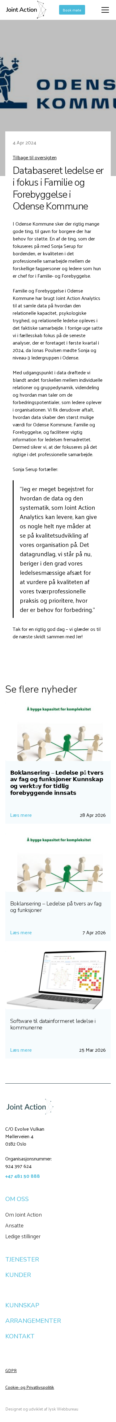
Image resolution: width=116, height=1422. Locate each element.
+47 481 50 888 (22, 1175)
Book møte (72, 10)
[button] (104, 9)
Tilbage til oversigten (35, 157)
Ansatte (14, 1225)
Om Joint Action (23, 1214)
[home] (26, 10)
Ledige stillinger (23, 1236)
